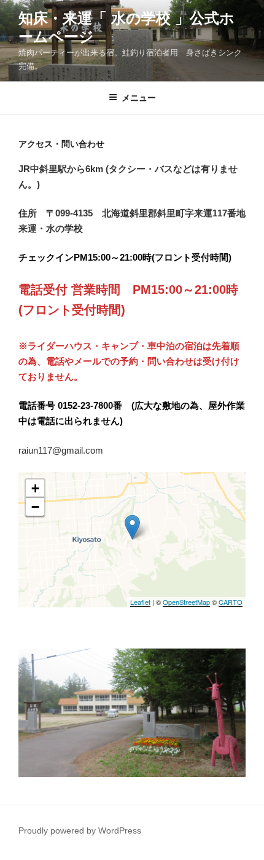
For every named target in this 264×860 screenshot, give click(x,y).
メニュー (139, 98)
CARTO (231, 602)
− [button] (35, 507)
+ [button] (35, 488)
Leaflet (140, 602)
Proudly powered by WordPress (79, 830)
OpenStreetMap (186, 602)
